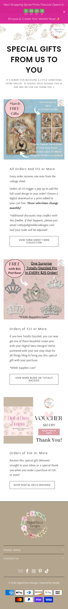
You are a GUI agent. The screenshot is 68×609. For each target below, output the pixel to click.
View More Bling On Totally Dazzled (34, 379)
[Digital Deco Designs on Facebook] (27, 571)
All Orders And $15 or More (32, 169)
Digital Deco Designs (27, 582)
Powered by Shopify (49, 582)
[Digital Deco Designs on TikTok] (47, 571)
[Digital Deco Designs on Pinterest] (40, 571)
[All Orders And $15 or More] (34, 129)
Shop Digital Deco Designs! (32, 485)
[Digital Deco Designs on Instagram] (34, 571)
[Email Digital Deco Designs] (21, 571)
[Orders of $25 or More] (34, 289)
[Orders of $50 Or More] (34, 420)
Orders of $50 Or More (29, 453)
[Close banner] (64, 12)
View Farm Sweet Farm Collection (34, 241)
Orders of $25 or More (28, 329)
